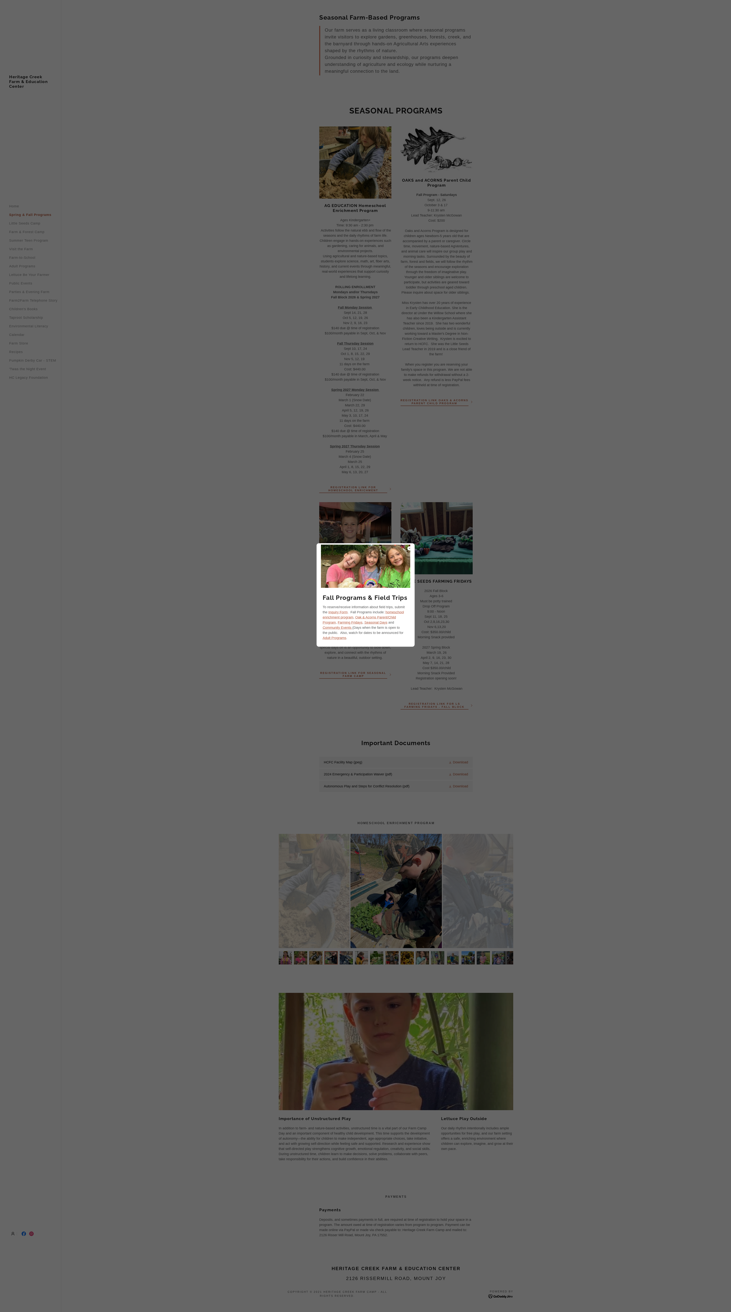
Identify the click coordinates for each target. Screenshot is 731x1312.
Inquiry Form (338, 612)
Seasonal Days (375, 622)
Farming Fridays (350, 622)
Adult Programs (334, 638)
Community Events (337, 628)
